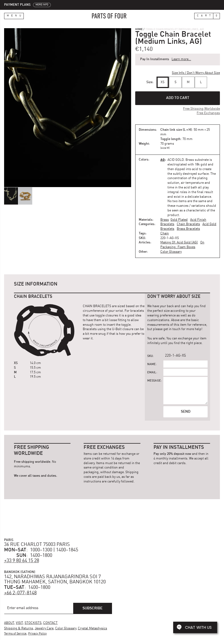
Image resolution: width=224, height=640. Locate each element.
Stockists (33, 623)
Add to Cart (177, 98)
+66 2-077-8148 (20, 592)
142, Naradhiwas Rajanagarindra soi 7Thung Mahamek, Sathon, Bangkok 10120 (55, 579)
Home (139, 29)
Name (151, 364)
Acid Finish (198, 220)
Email (151, 372)
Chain (164, 233)
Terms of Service (15, 633)
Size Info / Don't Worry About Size (196, 73)
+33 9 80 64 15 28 (21, 560)
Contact (50, 623)
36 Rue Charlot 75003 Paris (37, 544)
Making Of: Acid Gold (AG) (179, 242)
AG (162, 160)
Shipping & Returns (18, 628)
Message (154, 380)
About (9, 623)
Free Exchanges (208, 113)
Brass (164, 220)
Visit (19, 623)
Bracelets (167, 224)
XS (162, 82)
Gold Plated (179, 220)
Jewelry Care (44, 628)
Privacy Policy (37, 633)
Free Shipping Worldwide (201, 108)
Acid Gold (175, 160)
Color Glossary (171, 252)
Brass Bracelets (188, 229)
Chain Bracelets (188, 224)
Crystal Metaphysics (92, 628)
